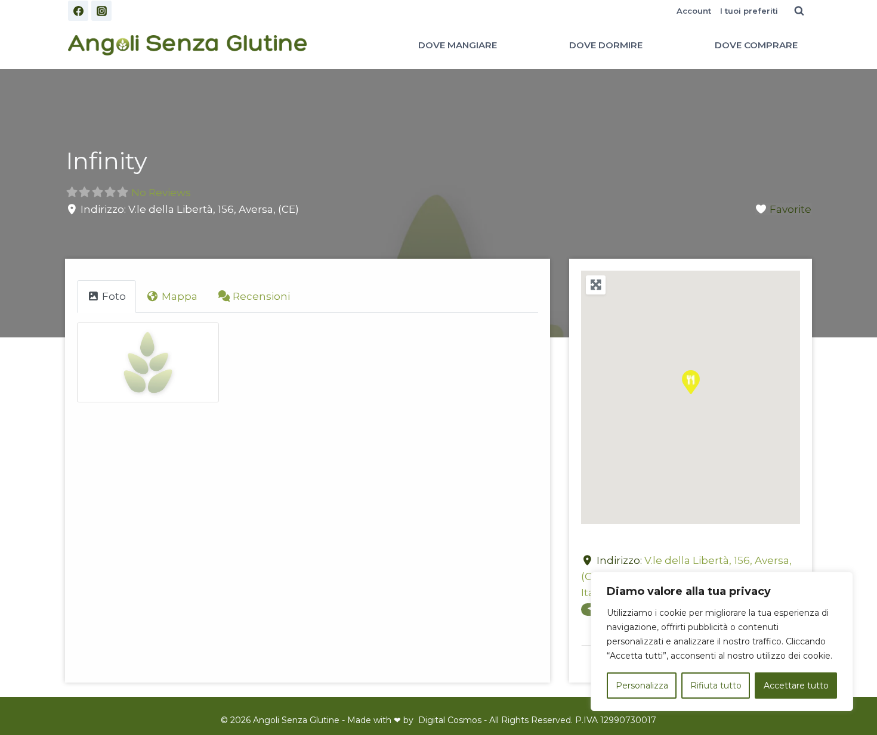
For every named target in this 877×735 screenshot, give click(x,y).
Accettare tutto (796, 685)
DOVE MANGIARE (457, 45)
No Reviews (161, 193)
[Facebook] (78, 11)
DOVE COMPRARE (756, 45)
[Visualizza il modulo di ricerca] (799, 11)
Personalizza (642, 685)
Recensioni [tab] (261, 296)
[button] (691, 382)
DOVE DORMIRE (606, 45)
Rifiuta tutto (716, 685)
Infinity (106, 160)
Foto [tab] (114, 296)
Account (694, 10)
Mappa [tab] (179, 296)
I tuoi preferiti (749, 10)
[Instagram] (101, 11)
